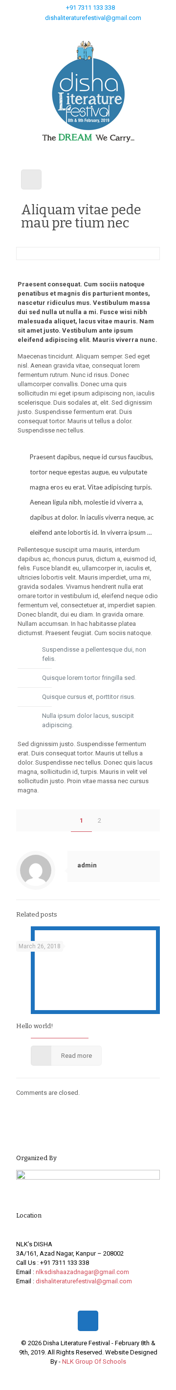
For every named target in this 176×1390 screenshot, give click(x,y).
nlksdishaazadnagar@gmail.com (82, 1272)
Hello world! (34, 1026)
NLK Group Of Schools (94, 1361)
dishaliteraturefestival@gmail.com (93, 17)
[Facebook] (75, 30)
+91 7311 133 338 (90, 7)
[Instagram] (101, 30)
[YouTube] (88, 30)
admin (87, 865)
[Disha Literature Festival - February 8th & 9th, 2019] (88, 91)
